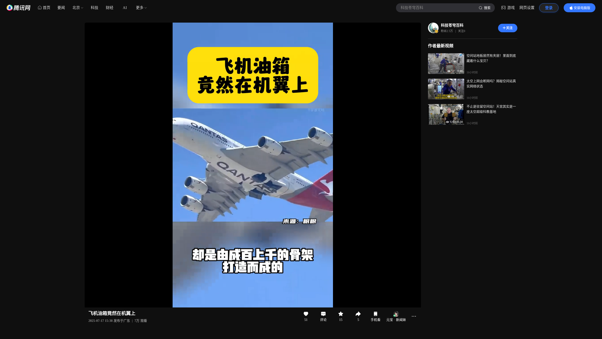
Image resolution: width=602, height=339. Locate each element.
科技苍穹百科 (452, 25)
